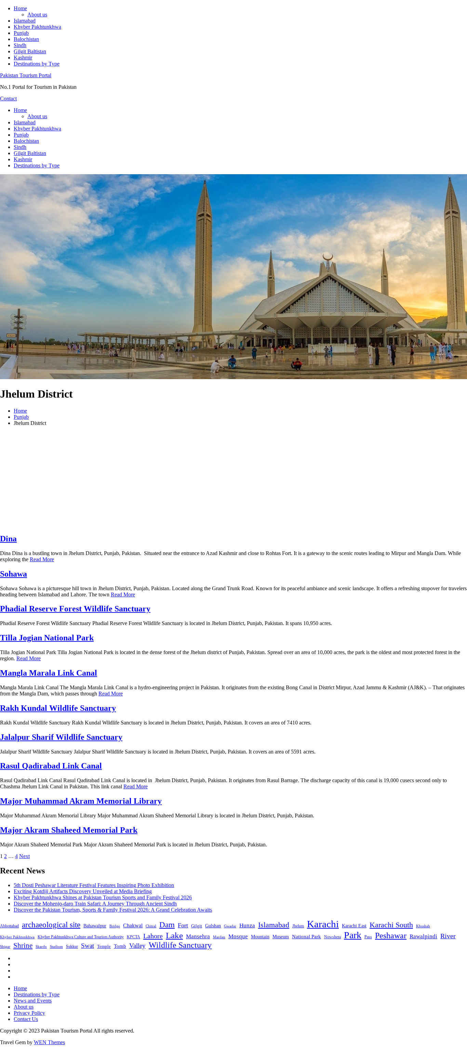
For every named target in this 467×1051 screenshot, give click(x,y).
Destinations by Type (36, 64)
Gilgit (196, 925)
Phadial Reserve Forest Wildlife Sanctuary (75, 608)
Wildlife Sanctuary (180, 945)
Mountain (260, 936)
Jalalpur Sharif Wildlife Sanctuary (61, 737)
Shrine (22, 945)
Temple (104, 946)
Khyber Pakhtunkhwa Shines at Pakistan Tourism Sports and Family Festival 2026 (103, 897)
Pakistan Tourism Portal (25, 75)
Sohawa (13, 573)
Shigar (5, 946)
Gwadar (230, 926)
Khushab (423, 926)
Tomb (120, 946)
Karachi (323, 923)
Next (24, 856)
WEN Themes (49, 1042)
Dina (8, 538)
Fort (183, 925)
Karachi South (391, 925)
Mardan (219, 937)
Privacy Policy (29, 1013)
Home (20, 8)
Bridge (114, 926)
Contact (8, 98)
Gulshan (213, 925)
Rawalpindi (423, 936)
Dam (167, 925)
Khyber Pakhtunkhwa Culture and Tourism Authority (81, 937)
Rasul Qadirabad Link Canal (51, 765)
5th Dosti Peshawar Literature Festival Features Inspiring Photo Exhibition (94, 885)
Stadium (56, 946)
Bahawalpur (94, 925)
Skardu (41, 947)
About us (37, 14)
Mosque (238, 936)
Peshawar (390, 935)
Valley (137, 945)
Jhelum (298, 926)
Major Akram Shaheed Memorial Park (68, 830)
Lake (174, 935)
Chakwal (133, 925)
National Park (306, 936)
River (448, 936)
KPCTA (133, 937)
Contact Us (26, 1019)
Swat (87, 945)
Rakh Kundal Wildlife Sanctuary (58, 708)
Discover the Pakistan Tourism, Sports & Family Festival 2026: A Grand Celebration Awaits (113, 910)
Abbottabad (9, 926)
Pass (368, 937)
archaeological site (51, 925)
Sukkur (72, 946)
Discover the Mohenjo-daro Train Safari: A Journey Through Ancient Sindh (95, 904)
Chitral (151, 926)
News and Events (33, 1001)
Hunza (247, 925)
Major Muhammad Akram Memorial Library (81, 801)
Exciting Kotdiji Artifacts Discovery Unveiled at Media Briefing (83, 891)
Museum (280, 936)
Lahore (153, 936)
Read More (42, 559)
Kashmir (23, 57)
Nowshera (332, 937)
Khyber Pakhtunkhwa (37, 27)
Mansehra (198, 936)
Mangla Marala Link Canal (48, 672)
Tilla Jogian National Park (47, 637)
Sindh (20, 45)
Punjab (21, 33)
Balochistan (26, 39)
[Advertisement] (233, 479)
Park (352, 935)
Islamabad (25, 21)
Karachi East (354, 925)
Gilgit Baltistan (30, 51)
